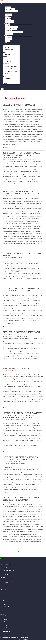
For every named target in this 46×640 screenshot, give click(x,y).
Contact (6, 42)
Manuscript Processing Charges (11, 11)
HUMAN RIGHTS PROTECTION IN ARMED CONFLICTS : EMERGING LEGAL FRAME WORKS (21, 192)
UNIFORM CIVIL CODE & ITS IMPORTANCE (19, 105)
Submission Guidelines (9, 9)
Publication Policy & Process (10, 28)
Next (41, 551)
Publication (6, 16)
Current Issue (8, 18)
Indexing (7, 25)
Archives (7, 20)
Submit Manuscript (8, 6)
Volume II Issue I (6, 195)
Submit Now (7, 7)
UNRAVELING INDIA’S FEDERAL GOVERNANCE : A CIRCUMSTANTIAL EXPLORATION (22, 499)
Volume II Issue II (6, 107)
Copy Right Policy (8, 33)
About (5, 35)
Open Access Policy (9, 21)
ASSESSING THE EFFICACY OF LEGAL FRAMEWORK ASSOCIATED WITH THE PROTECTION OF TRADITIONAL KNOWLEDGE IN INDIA (22, 415)
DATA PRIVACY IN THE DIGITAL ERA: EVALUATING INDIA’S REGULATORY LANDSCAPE (23, 289)
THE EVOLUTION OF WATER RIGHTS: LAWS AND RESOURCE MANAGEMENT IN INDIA (21, 154)
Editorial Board (8, 39)
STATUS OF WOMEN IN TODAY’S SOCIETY (19, 368)
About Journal (8, 37)
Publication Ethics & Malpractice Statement (13, 32)
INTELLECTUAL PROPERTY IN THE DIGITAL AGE (21, 332)
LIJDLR (1, 0)
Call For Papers (7, 13)
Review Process (8, 30)
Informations (7, 23)
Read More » (5, 147)
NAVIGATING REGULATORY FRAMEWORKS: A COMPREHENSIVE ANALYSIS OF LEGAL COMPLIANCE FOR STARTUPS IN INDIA (20, 459)
